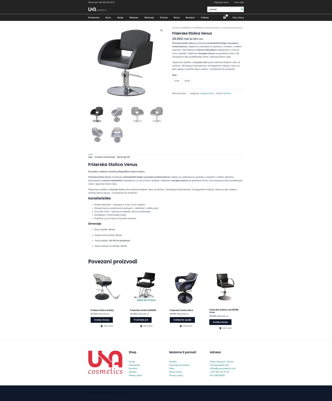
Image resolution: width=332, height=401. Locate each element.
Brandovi (133, 368)
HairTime (226, 93)
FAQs (171, 368)
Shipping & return (221, 2)
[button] (161, 30)
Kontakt (173, 361)
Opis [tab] (90, 157)
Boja (174, 75)
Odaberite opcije (182, 319)
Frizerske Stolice (211, 28)
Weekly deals (135, 375)
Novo (108, 17)
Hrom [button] (187, 80)
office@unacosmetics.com (223, 368)
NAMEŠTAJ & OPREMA (192, 28)
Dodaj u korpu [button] (101, 319)
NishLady (149, 17)
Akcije (132, 361)
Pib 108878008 (217, 375)
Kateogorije (134, 365)
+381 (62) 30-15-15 (219, 372)
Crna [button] (176, 80)
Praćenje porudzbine (179, 365)
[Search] (242, 9)
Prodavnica (93, 17)
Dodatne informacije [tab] (105, 157)
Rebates (133, 372)
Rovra (176, 17)
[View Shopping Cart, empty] (224, 17)
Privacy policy (176, 375)
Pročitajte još (141, 319)
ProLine (164, 17)
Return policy (175, 372)
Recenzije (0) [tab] (123, 157)
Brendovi (190, 17)
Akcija (120, 17)
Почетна (176, 28)
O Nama (205, 17)
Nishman (133, 17)
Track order (239, 2)
